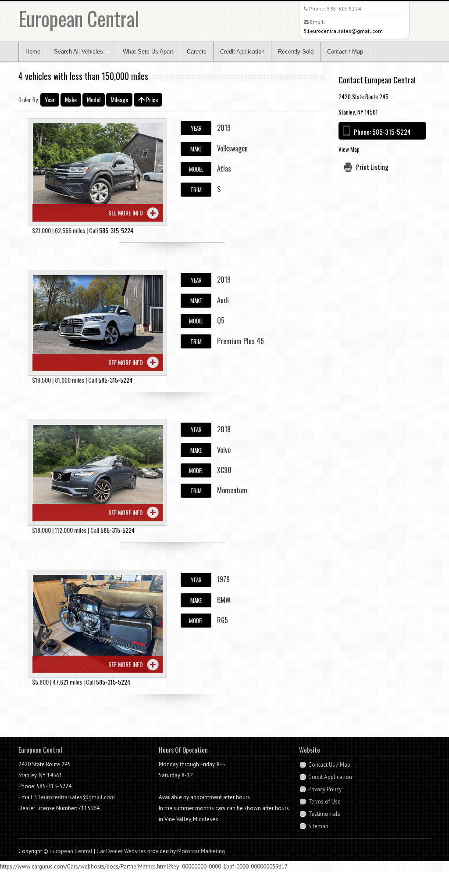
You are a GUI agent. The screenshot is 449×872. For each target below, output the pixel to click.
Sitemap (318, 826)
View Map (349, 149)
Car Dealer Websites (121, 851)
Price (151, 99)
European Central (78, 18)
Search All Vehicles (79, 51)
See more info (125, 212)
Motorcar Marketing (201, 851)
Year (50, 99)
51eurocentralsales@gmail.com (343, 31)
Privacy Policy (325, 789)
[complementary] (422, 845)
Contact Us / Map (329, 764)
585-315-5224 (344, 8)
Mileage (119, 99)
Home (32, 51)
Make (71, 99)
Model (93, 99)
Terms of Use (324, 801)
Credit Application (242, 51)
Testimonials (324, 814)
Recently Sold (296, 51)
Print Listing (372, 167)
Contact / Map (345, 51)
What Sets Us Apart (148, 51)
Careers (197, 51)
